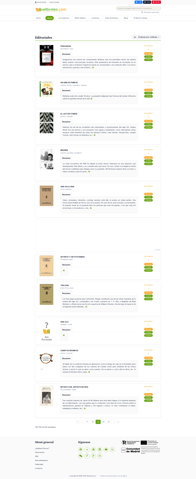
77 (87, 422)
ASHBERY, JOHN (66, 324)
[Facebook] (80, 449)
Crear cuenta (54, 2)
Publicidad (39, 464)
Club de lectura (111, 18)
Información (39, 452)
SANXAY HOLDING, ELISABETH (71, 153)
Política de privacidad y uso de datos (113, 476)
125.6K (157, 2)
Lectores (95, 18)
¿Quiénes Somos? (42, 448)
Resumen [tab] (66, 54)
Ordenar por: (147, 37)
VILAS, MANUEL (65, 189)
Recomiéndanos (41, 460)
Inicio (38, 18)
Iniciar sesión (42, 2)
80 (104, 422)
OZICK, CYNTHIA (66, 353)
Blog (126, 18)
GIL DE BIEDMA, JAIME (68, 390)
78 (93, 422)
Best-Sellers (80, 18)
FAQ (36, 456)
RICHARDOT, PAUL (67, 49)
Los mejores (63, 18)
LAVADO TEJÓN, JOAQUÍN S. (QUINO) (73, 85)
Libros (49, 18)
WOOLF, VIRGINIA (66, 116)
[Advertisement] (98, 28)
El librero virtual (140, 18)
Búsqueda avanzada (151, 12)
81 (109, 422)
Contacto (38, 468)
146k (148, 2)
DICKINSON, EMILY (66, 259)
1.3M (139, 2)
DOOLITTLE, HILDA (67, 288)
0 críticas (149, 59)
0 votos (148, 56)
